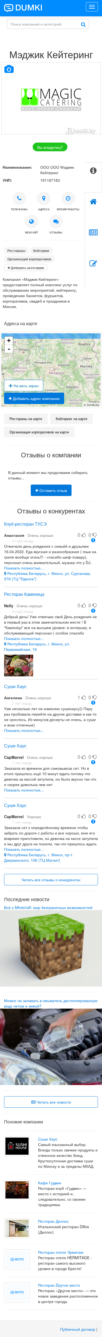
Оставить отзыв (52, 490)
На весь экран (26, 385)
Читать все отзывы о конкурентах (51, 879)
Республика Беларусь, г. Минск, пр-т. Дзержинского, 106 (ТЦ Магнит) (38, 857)
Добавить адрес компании (36, 398)
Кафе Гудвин (49, 1182)
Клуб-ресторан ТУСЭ (25, 524)
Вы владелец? (50, 147)
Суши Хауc (15, 686)
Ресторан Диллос (53, 1221)
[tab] (93, 177)
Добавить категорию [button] (27, 267)
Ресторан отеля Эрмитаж (60, 1252)
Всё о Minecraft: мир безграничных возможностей (48, 907)
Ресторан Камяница (24, 594)
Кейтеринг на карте (71, 418)
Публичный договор (77, 1329)
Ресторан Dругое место (59, 1285)
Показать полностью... (24, 568)
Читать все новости (53, 1102)
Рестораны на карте (26, 418)
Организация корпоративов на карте (39, 432)
